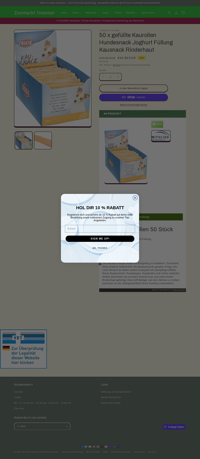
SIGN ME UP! (100, 238)
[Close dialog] (135, 197)
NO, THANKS (100, 248)
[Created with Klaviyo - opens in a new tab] (100, 264)
